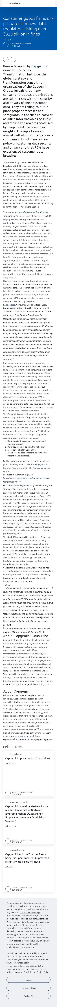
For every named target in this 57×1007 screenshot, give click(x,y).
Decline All (28, 996)
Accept (29, 980)
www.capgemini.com (30, 736)
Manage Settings (28, 988)
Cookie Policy (43, 972)
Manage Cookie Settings (30, 912)
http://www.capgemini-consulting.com (30, 684)
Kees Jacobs (9, 304)
